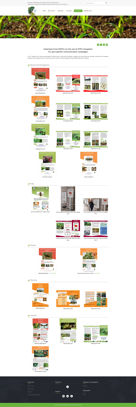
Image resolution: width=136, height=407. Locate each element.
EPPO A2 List (31, 389)
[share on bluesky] (104, 45)
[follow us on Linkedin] (67, 396)
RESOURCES (78, 10)
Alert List (30, 391)
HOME (44, 10)
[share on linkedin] (98, 45)
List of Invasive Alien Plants (34, 394)
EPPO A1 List (31, 386)
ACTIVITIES (69, 10)
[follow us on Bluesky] (63, 396)
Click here (85, 386)
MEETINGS (60, 10)
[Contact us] (67, 387)
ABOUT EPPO (51, 10)
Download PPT (53, 273)
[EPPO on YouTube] (71, 396)
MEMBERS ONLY (88, 10)
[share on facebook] (101, 45)
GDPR (84, 394)
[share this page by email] (107, 45)
